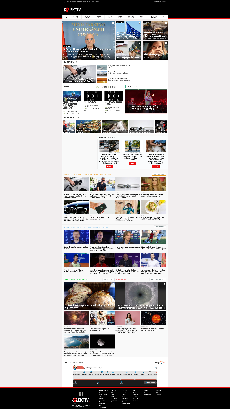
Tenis (84, 227)
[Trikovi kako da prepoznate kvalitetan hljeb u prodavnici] (89, 296)
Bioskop (85, 279)
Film (112, 402)
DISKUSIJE (107, 137)
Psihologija (103, 174)
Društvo (135, 393)
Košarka (79, 227)
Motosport (91, 227)
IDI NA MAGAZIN (159, 174)
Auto (100, 405)
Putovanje (102, 403)
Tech (90, 174)
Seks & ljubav (102, 407)
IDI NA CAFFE (108, 279)
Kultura (79, 279)
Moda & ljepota (103, 394)
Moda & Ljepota (83, 174)
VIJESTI (75, 17)
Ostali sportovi (126, 403)
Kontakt (97, 1)
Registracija (157, 1)
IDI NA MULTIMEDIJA (157, 279)
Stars (75, 174)
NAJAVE (154, 17)
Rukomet (97, 227)
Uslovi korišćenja (77, 1)
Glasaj (109, 166)
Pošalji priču (70, 1)
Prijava (164, 1)
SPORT (110, 17)
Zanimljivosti (114, 398)
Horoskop (158, 394)
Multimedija (159, 393)
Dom (109, 174)
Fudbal (73, 227)
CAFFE (99, 17)
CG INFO (131, 17)
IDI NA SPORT (160, 227)
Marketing (85, 1)
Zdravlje (96, 174)
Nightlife (73, 279)
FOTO (120, 17)
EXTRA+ (142, 17)
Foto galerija (147, 394)
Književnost (114, 400)
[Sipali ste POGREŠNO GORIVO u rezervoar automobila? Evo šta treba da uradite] (79, 74)
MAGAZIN (88, 17)
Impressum (91, 1)
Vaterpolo (105, 227)
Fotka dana (147, 393)
